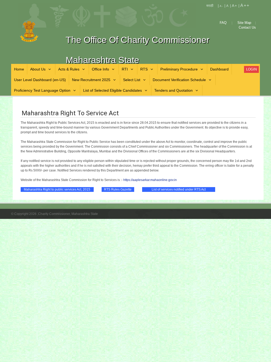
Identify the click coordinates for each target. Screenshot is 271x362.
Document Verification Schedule (179, 80)
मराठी (209, 6)
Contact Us (247, 27)
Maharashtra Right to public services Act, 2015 (57, 189)
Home (19, 69)
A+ (234, 5)
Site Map (244, 23)
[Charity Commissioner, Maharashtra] (39, 31)
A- (221, 6)
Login (251, 69)
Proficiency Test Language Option (42, 90)
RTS (144, 69)
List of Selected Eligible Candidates (112, 90)
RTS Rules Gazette (118, 189)
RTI (125, 69)
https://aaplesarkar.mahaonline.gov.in (150, 180)
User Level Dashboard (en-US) (40, 80)
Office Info (100, 69)
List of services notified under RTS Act (179, 189)
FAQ (223, 23)
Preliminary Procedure (179, 69)
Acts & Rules (68, 69)
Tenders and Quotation (173, 90)
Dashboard (219, 69)
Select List (131, 80)
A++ (245, 5)
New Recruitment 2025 (91, 80)
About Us (38, 69)
